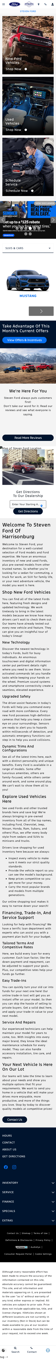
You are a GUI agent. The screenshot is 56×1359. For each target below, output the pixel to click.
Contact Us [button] (14, 1120)
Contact (8, 1142)
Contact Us (13, 1233)
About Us (9, 1149)
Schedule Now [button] (17, 190)
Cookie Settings (43, 1254)
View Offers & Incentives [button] (24, 340)
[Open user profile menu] (52, 4)
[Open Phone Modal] (45, 4)
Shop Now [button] (14, 69)
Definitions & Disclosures (19, 1240)
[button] (17, 228)
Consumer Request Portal (18, 1254)
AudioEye (35, 1247)
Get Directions (28, 511)
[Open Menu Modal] (3, 4)
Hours (7, 1135)
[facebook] (5, 1167)
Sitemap (26, 1233)
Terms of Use (41, 1233)
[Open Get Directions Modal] (38, 4)
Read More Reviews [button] (28, 438)
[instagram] (14, 1167)
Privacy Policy (43, 1240)
